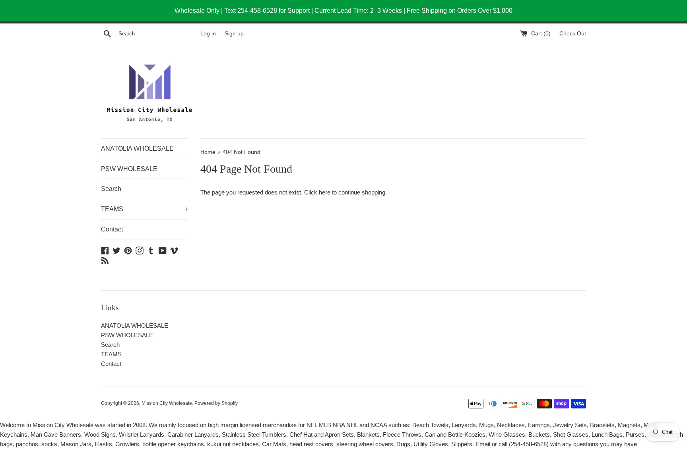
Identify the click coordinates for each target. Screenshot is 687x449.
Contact (112, 229)
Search (111, 188)
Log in (208, 34)
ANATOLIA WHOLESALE (137, 148)
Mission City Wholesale (167, 403)
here (324, 192)
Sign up (234, 34)
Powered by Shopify (216, 403)
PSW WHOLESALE (129, 168)
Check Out (572, 34)
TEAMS (144, 209)
